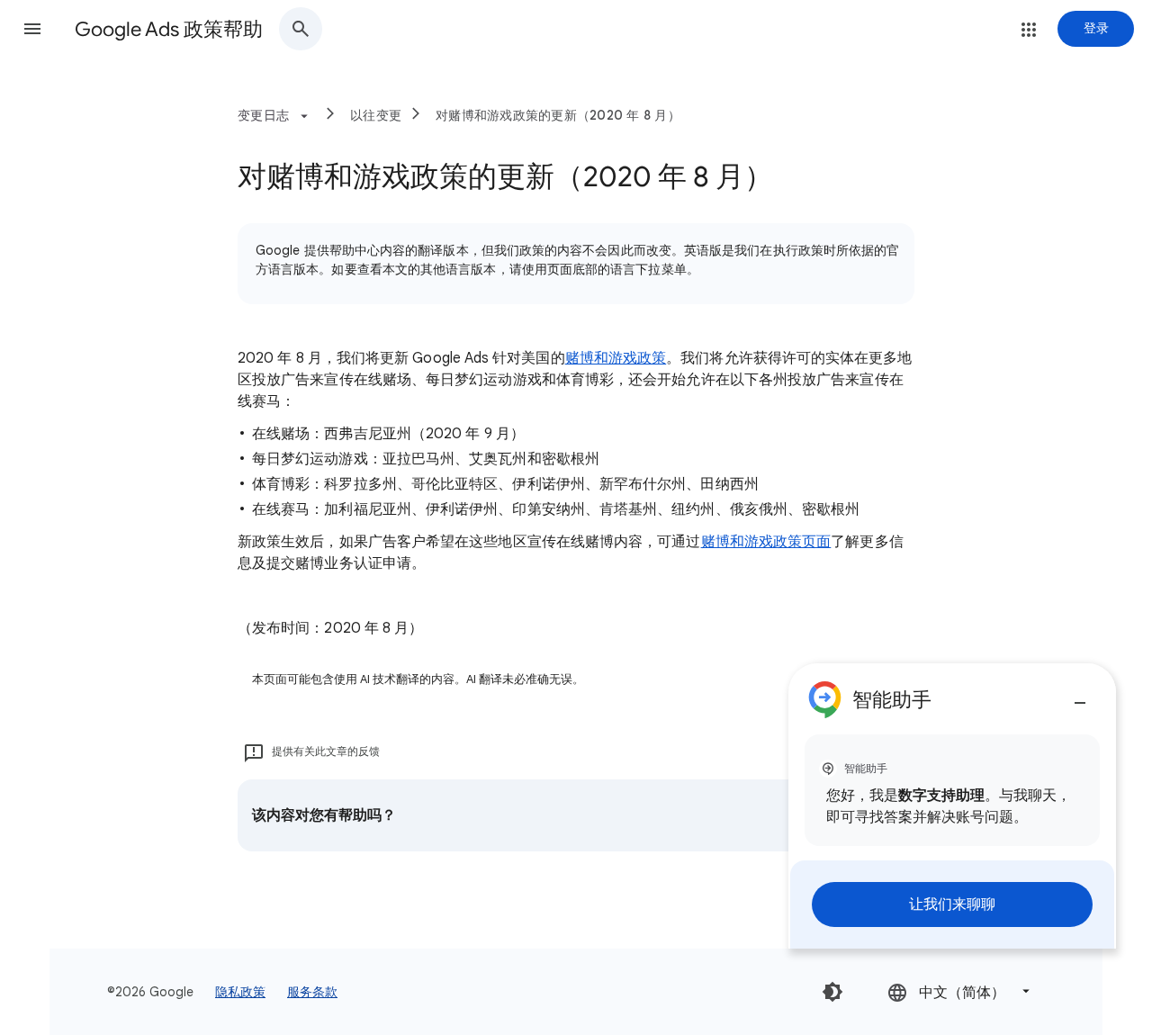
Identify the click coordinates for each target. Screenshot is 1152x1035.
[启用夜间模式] (832, 991)
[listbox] (960, 991)
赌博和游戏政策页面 (766, 542)
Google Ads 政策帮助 (169, 29)
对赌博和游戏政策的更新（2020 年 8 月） (558, 115)
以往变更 (375, 115)
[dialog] (952, 806)
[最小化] (1080, 696)
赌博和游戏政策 (616, 358)
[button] (32, 28)
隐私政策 (240, 992)
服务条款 (312, 992)
